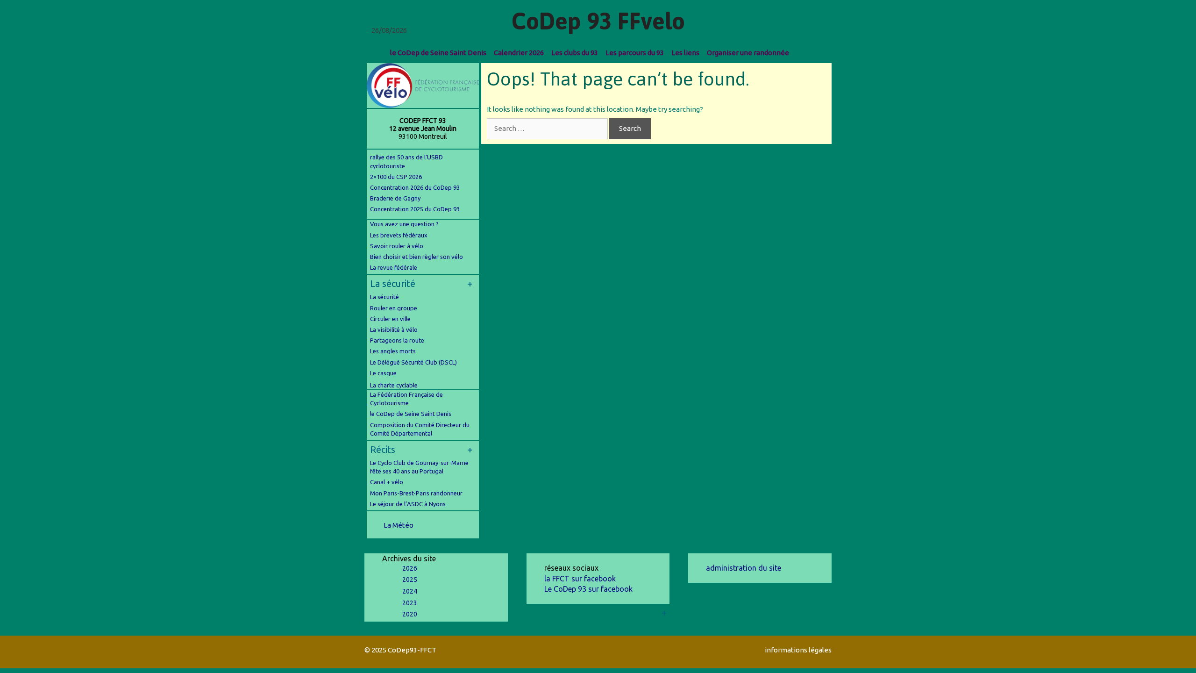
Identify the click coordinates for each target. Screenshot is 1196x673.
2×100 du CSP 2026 (396, 176)
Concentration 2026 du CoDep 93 (415, 187)
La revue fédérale (393, 267)
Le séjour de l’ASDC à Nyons (408, 504)
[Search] (801, 52)
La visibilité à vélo (394, 329)
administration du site (743, 568)
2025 (409, 579)
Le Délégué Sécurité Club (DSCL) (413, 362)
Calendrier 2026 (519, 53)
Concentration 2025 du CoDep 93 (415, 209)
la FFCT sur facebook (580, 578)
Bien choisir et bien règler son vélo (416, 256)
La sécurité (384, 297)
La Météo (398, 525)
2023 (409, 603)
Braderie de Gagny (395, 198)
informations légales (798, 650)
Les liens (685, 53)
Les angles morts (393, 351)
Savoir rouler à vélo (396, 246)
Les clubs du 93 (574, 53)
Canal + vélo (386, 482)
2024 (409, 591)
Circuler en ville (390, 318)
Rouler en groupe (393, 308)
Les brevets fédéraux (398, 235)
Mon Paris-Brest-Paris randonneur (416, 493)
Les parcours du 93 (634, 53)
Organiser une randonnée (748, 53)
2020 (409, 614)
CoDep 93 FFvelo (598, 21)
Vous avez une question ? (404, 224)
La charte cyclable (394, 385)
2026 (409, 568)
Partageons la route (397, 340)
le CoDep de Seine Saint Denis (438, 53)
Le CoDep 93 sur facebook (588, 589)
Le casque (383, 373)
